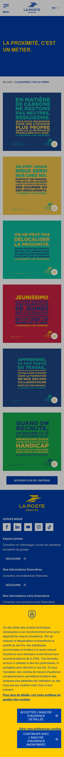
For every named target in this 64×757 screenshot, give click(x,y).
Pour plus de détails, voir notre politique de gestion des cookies (32, 697)
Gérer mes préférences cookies (40, 728)
